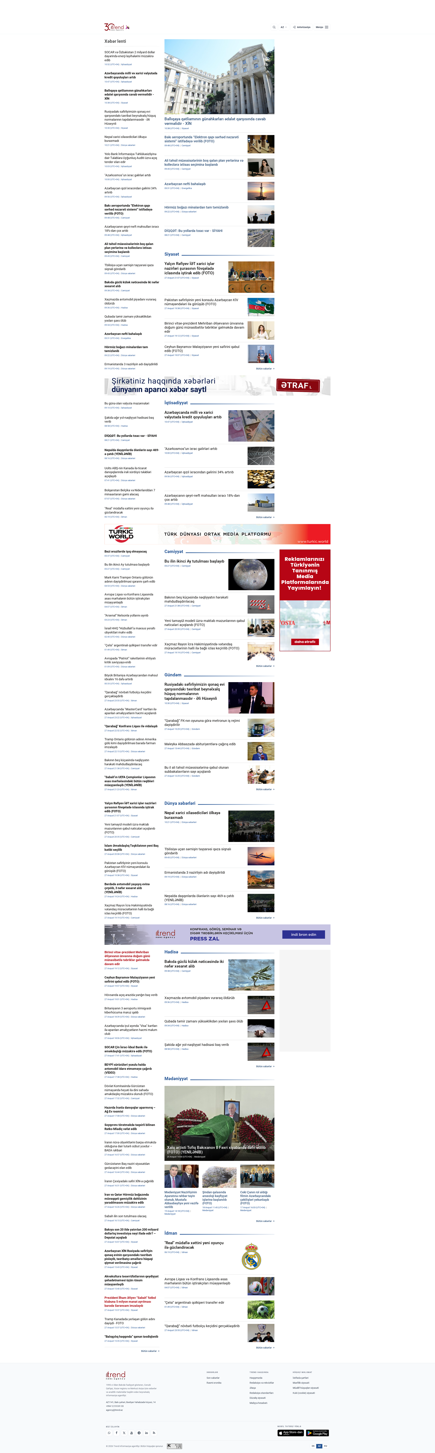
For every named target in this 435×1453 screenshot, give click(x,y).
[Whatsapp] (109, 1433)
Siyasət (171, 254)
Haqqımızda (256, 1377)
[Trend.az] (117, 27)
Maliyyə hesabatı (258, 1403)
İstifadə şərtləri (300, 1377)
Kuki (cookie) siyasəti (304, 1393)
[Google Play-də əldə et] (317, 1433)
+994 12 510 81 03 (115, 1406)
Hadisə (171, 951)
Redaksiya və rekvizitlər (262, 1382)
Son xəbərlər (213, 1377)
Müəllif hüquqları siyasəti (306, 1387)
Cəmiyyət (173, 551)
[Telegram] (139, 1433)
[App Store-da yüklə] (290, 1433)
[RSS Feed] (154, 1433)
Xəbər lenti (115, 41)
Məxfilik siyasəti (301, 1382)
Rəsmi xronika (214, 1382)
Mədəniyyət (176, 1078)
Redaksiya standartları (261, 1393)
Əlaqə (253, 1387)
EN (313, 1446)
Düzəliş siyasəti (258, 1398)
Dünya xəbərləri (179, 803)
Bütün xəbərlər (264, 368)
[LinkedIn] (146, 1433)
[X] (124, 1433)
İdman (170, 1233)
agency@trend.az (114, 1410)
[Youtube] (131, 1433)
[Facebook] (117, 1433)
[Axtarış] (274, 27)
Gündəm (172, 674)
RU (325, 1446)
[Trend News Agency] (115, 1375)
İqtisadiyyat (176, 402)
